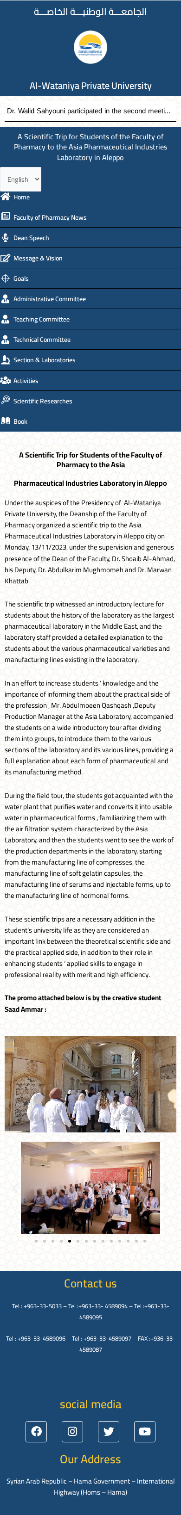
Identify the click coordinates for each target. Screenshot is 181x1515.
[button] (15, 1188)
